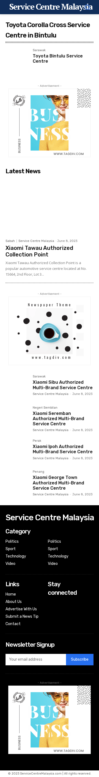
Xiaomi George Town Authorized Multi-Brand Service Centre (58, 482)
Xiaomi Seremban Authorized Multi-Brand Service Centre (58, 418)
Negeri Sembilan (45, 407)
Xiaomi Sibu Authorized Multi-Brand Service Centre (63, 385)
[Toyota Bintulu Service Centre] (17, 60)
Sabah (10, 240)
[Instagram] (51, 610)
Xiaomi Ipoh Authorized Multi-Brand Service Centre (63, 449)
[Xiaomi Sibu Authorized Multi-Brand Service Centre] (17, 386)
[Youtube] (51, 625)
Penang (38, 471)
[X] (51, 618)
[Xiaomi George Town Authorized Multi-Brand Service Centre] (17, 481)
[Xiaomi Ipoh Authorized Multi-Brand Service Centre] (17, 450)
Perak (37, 441)
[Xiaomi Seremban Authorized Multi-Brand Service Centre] (17, 417)
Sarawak (39, 50)
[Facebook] (51, 603)
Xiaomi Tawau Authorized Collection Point (39, 251)
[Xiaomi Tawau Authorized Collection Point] (50, 206)
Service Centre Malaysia (36, 241)
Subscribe (80, 659)
